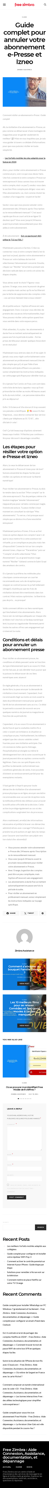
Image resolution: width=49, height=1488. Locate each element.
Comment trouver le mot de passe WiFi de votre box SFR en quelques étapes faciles (22, 1348)
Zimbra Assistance (24, 70)
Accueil (7, 1467)
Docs (29, 1467)
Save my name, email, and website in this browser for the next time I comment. (23, 1188)
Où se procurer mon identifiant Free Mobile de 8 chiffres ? (24, 1088)
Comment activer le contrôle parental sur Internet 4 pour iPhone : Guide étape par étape (26, 1264)
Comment (11, 1124)
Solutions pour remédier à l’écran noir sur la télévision (26, 1274)
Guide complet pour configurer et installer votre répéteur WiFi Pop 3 (26, 1255)
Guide (24, 17)
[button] (18, 1099)
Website (10, 1175)
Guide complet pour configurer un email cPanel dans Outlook (24, 1321)
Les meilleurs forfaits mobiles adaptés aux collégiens (26, 1248)
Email (10, 1164)
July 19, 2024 (33, 1094)
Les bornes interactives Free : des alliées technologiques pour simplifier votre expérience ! (23, 1400)
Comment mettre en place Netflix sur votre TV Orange (24, 1281)
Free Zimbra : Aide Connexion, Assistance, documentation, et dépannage (24, 1455)
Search (6, 1222)
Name (10, 1154)
